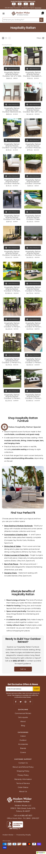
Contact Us (23, 763)
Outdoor (23, 740)
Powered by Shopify (23, 835)
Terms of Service (23, 783)
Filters (39, 38)
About (23, 721)
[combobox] (21, 20)
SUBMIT (36, 689)
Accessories (23, 744)
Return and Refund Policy (23, 767)
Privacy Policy (23, 775)
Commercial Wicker (23, 713)
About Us (23, 791)
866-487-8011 (27, 815)
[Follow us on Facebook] (15, 701)
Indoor (23, 736)
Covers (23, 752)
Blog (23, 726)
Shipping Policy (23, 771)
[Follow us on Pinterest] (30, 701)
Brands (23, 748)
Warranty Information (23, 779)
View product (13, 68)
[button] (3, 38)
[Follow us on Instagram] (25, 701)
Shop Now (38, 8)
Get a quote (23, 717)
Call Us (23, 669)
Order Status (23, 787)
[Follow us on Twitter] (20, 701)
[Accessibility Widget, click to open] (4, 427)
